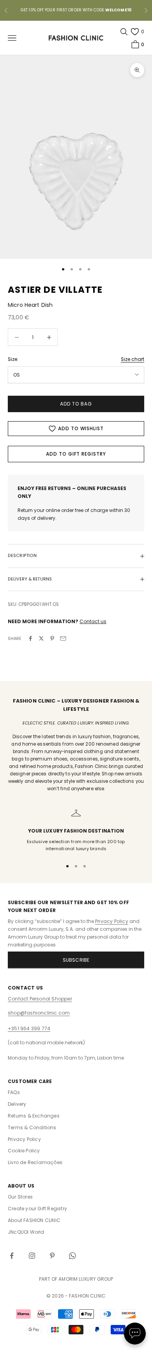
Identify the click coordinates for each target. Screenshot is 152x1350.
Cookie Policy (24, 1150)
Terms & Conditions (32, 1127)
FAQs (14, 1092)
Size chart (132, 359)
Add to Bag (76, 403)
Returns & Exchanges (34, 1115)
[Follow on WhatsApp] (72, 1256)
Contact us (93, 621)
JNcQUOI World (26, 1232)
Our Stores (20, 1196)
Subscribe (76, 960)
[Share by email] (63, 638)
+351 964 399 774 (29, 1028)
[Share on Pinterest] (52, 638)
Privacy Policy (111, 921)
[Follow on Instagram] (32, 1256)
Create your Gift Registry (37, 1208)
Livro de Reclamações (35, 1162)
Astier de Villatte (55, 289)
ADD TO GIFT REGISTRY (76, 454)
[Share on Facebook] (30, 638)
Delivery (17, 1104)
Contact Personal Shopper (40, 998)
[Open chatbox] (135, 1334)
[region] (76, 830)
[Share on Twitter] (41, 638)
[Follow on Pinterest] (52, 1256)
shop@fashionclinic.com (39, 1012)
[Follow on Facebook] (12, 1256)
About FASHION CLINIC (34, 1220)
